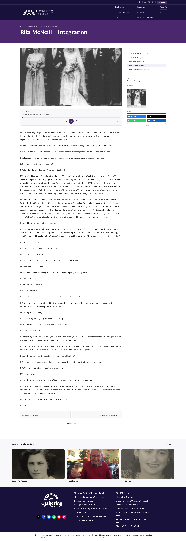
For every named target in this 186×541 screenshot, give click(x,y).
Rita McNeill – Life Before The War (139, 54)
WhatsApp (134, 120)
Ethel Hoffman (122, 493)
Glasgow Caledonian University (89, 497)
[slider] (71, 117)
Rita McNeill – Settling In (136, 61)
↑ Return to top (71, 423)
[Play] (71, 121)
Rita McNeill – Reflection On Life (139, 69)
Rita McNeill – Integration (136, 65)
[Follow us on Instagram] (152, 2)
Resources (141, 12)
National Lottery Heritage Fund (89, 493)
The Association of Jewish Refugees (90, 516)
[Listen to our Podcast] (139, 2)
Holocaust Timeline (122, 12)
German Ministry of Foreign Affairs (90, 508)
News (117, 17)
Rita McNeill (34, 26)
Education (141, 7)
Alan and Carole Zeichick (127, 526)
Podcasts (163, 7)
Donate (162, 2)
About (162, 12)
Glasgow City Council (84, 504)
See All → (169, 445)
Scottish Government (84, 501)
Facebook (133, 116)
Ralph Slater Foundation (127, 504)
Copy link (147, 125)
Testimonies (119, 7)
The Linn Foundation (84, 520)
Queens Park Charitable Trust (130, 508)
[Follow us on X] (149, 2)
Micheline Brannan (124, 497)
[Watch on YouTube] (145, 2)
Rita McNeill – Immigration (137, 58)
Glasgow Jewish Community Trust (132, 501)
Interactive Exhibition (145, 17)
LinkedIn (152, 120)
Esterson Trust (81, 512)
